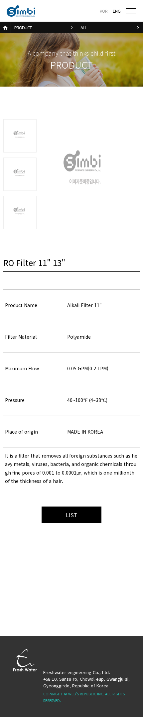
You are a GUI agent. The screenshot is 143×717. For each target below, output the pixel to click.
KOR (104, 11)
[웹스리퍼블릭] (22, 11)
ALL (83, 27)
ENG (117, 11)
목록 (71, 515)
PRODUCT (23, 27)
